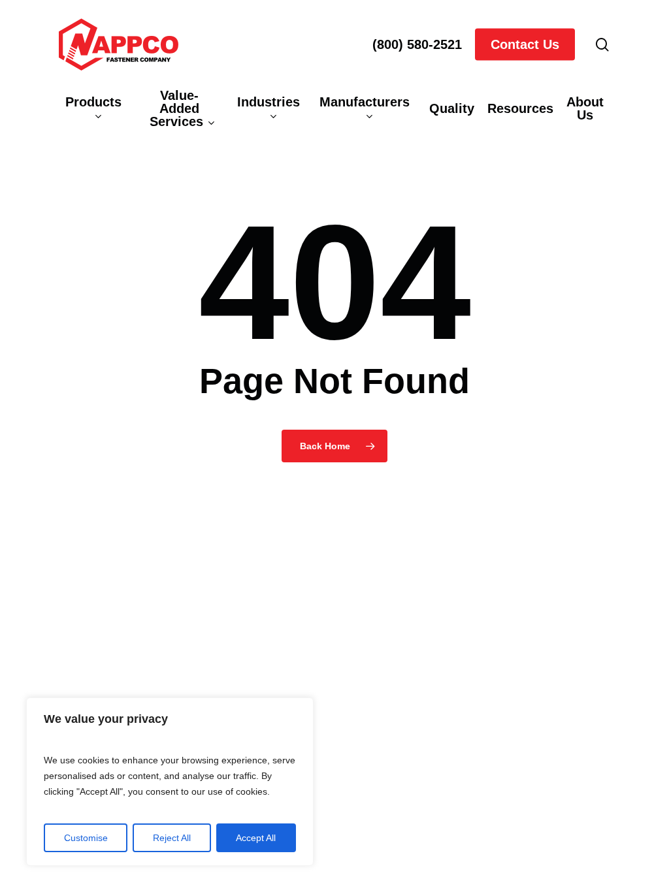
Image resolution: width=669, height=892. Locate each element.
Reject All (172, 838)
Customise (86, 838)
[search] (602, 45)
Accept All (256, 838)
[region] (170, 781)
